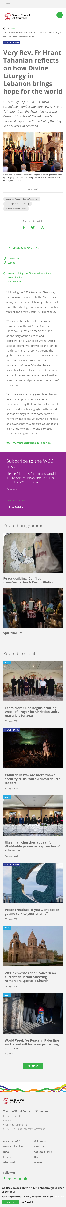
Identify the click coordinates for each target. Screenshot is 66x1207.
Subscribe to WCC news (25, 247)
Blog (36, 1157)
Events (7, 1157)
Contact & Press (43, 1151)
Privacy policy (12, 488)
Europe (11, 262)
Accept (10, 1202)
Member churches (13, 1146)
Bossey (38, 1162)
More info (59, 1196)
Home (4, 28)
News (12, 28)
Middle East (14, 258)
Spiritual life (14, 281)
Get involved (41, 1141)
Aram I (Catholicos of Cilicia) (17, 204)
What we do (9, 1162)
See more (33, 1066)
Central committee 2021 (16, 208)
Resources (39, 1146)
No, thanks (27, 1202)
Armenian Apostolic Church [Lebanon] (21, 199)
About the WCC (11, 1141)
